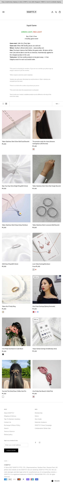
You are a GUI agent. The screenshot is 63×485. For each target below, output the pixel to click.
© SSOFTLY (7, 465)
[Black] (3, 354)
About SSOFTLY (9, 413)
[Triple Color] (3, 312)
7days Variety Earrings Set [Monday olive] (44, 348)
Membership (38, 413)
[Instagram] (39, 442)
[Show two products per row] (3, 103)
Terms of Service (9, 431)
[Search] (56, 12)
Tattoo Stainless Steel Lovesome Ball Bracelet (45, 225)
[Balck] (3, 396)
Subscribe (11, 450)
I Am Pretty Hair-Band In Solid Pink (42, 391)
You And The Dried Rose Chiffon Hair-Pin (14, 391)
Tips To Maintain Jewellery (12, 419)
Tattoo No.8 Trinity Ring (9, 306)
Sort (57, 103)
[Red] (33, 312)
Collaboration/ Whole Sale (43, 428)
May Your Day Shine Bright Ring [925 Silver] (15, 186)
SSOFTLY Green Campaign (43, 425)
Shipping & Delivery (10, 416)
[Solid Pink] (33, 396)
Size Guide (38, 419)
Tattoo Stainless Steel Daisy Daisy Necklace (15, 225)
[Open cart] (60, 12)
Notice (37, 416)
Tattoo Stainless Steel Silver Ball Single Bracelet (46, 186)
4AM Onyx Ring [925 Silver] (10, 264)
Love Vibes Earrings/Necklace (41, 264)
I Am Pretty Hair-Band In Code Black (12, 348)
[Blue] (37, 312)
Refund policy (8, 434)
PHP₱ (5, 461)
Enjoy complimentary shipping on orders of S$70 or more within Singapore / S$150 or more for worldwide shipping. (31, 2)
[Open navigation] (3, 12)
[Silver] (33, 269)
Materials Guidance (41, 422)
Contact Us (7, 422)
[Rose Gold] (33, 149)
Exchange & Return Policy (12, 425)
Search (6, 428)
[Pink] (35, 312)
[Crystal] (40, 312)
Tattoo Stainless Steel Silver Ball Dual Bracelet (15, 141)
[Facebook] (35, 442)
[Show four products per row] (6, 103)
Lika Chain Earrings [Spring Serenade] (43, 306)
